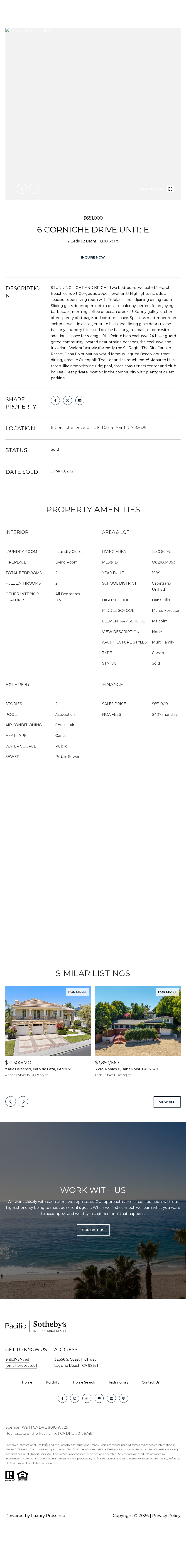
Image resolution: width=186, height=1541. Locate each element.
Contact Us (150, 1382)
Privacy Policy (166, 1515)
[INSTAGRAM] (74, 1398)
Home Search (84, 1382)
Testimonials (118, 1382)
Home (27, 1382)
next (34, 189)
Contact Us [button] (93, 1230)
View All (167, 1102)
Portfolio (52, 1382)
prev (22, 189)
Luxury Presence (48, 1515)
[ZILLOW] (111, 1398)
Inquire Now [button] (93, 257)
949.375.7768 (17, 1359)
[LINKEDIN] (86, 1398)
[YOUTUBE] (99, 1398)
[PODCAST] (123, 1398)
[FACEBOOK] (62, 1398)
